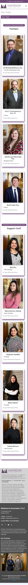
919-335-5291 (17, 480)
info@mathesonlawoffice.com (12, 518)
